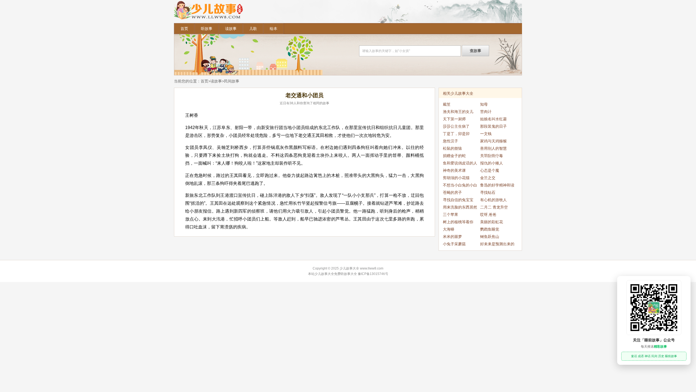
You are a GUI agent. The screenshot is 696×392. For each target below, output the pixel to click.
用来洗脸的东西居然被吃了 (460, 208)
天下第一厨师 (454, 119)
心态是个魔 (489, 170)
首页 (184, 28)
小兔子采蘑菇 (454, 244)
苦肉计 (486, 111)
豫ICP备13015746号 (373, 274)
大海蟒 (448, 229)
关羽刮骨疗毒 (491, 156)
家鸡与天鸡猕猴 (493, 141)
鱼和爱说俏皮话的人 (460, 163)
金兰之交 (487, 178)
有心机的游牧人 (493, 200)
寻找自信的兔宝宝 (458, 200)
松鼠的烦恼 (452, 148)
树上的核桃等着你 (458, 222)
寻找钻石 (487, 192)
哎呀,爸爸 (488, 214)
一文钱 (486, 133)
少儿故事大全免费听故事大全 (336, 274)
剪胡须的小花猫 (456, 178)
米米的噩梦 (452, 236)
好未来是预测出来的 (497, 244)
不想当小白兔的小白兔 (460, 186)
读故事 (231, 28)
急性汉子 (450, 141)
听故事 (206, 28)
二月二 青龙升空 (494, 207)
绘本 (273, 28)
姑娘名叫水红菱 (493, 119)
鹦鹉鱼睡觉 (489, 229)
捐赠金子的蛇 (454, 156)
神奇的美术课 (454, 170)
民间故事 (231, 81)
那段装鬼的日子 (493, 126)
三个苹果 (450, 214)
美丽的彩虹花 (491, 222)
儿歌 (253, 28)
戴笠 (446, 104)
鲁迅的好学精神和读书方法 (497, 186)
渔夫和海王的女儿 (458, 111)
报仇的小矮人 (491, 163)
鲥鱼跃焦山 (489, 236)
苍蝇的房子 (452, 192)
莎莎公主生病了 (456, 126)
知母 (484, 104)
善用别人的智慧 (493, 148)
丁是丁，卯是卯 (456, 133)
